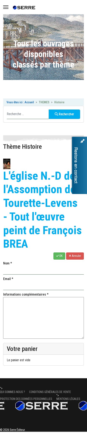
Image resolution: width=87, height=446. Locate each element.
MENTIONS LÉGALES (68, 399)
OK (61, 256)
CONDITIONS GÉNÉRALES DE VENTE (50, 392)
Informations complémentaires (26, 294)
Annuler (76, 256)
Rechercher (66, 114)
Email (8, 279)
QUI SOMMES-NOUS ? (12, 392)
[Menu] (5, 7)
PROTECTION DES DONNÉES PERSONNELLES (26, 399)
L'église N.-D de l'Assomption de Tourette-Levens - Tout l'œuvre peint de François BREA (42, 210)
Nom (7, 263)
